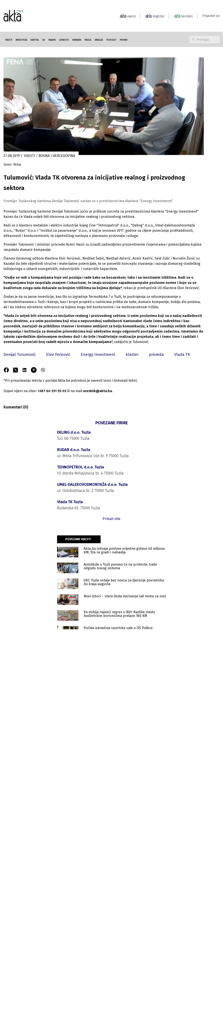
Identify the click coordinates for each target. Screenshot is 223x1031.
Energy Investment (98, 354)
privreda (156, 354)
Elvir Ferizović (58, 354)
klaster (132, 354)
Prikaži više (111, 519)
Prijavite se (211, 16)
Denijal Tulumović (19, 354)
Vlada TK (182, 354)
